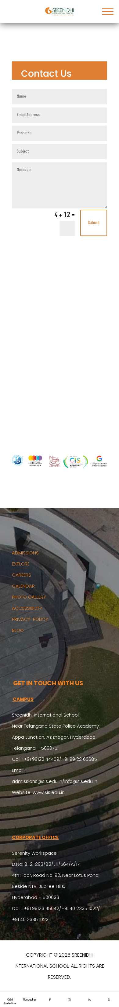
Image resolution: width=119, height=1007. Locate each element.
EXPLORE (21, 564)
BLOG (18, 630)
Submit (93, 223)
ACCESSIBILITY (27, 608)
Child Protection (10, 1001)
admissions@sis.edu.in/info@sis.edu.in (54, 781)
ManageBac (29, 999)
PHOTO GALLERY (29, 597)
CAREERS (21, 575)
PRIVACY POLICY (30, 619)
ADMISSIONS (25, 553)
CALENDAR (23, 586)
